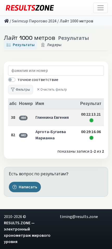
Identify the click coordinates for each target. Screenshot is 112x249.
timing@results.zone (79, 217)
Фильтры (23, 89)
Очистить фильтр (53, 89)
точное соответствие (37, 80)
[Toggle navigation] (100, 8)
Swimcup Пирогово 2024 (34, 21)
